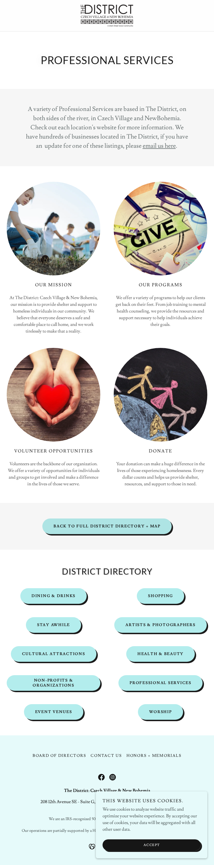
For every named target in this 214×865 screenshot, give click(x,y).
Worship (160, 711)
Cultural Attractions (53, 653)
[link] (107, 15)
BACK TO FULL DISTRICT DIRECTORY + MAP (107, 526)
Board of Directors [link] (59, 755)
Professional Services (160, 682)
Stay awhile (53, 624)
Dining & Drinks (53, 596)
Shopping (160, 596)
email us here (159, 146)
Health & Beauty (160, 653)
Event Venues (53, 711)
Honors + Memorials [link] (154, 755)
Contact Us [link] (106, 755)
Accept (152, 845)
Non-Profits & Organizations (53, 683)
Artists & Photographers (160, 624)
